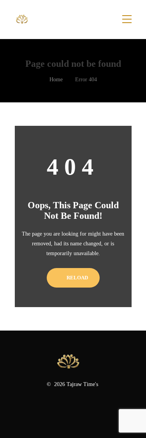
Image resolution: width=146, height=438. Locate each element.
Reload (76, 278)
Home (56, 79)
